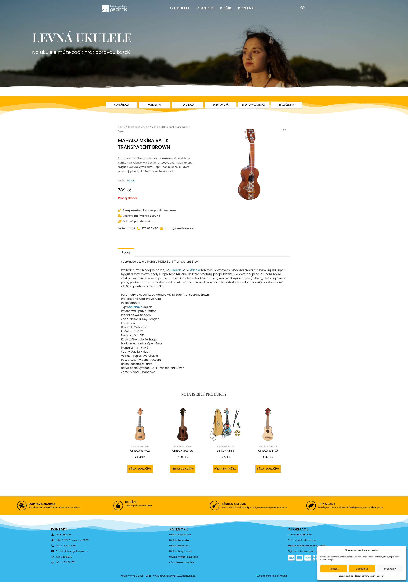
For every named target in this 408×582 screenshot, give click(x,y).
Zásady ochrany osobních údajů (369, 576)
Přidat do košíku (140, 468)
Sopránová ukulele (138, 127)
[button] (285, 130)
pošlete (375, 507)
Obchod (205, 8)
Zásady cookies (346, 576)
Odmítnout (362, 568)
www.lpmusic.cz (186, 575)
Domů (121, 127)
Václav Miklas (279, 575)
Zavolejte (353, 507)
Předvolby (390, 568)
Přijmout (334, 568)
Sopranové (134, 307)
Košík (226, 8)
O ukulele (180, 8)
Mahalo (131, 180)
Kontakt (247, 8)
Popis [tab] (126, 252)
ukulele (177, 270)
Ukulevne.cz (128, 575)
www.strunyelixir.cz (164, 575)
